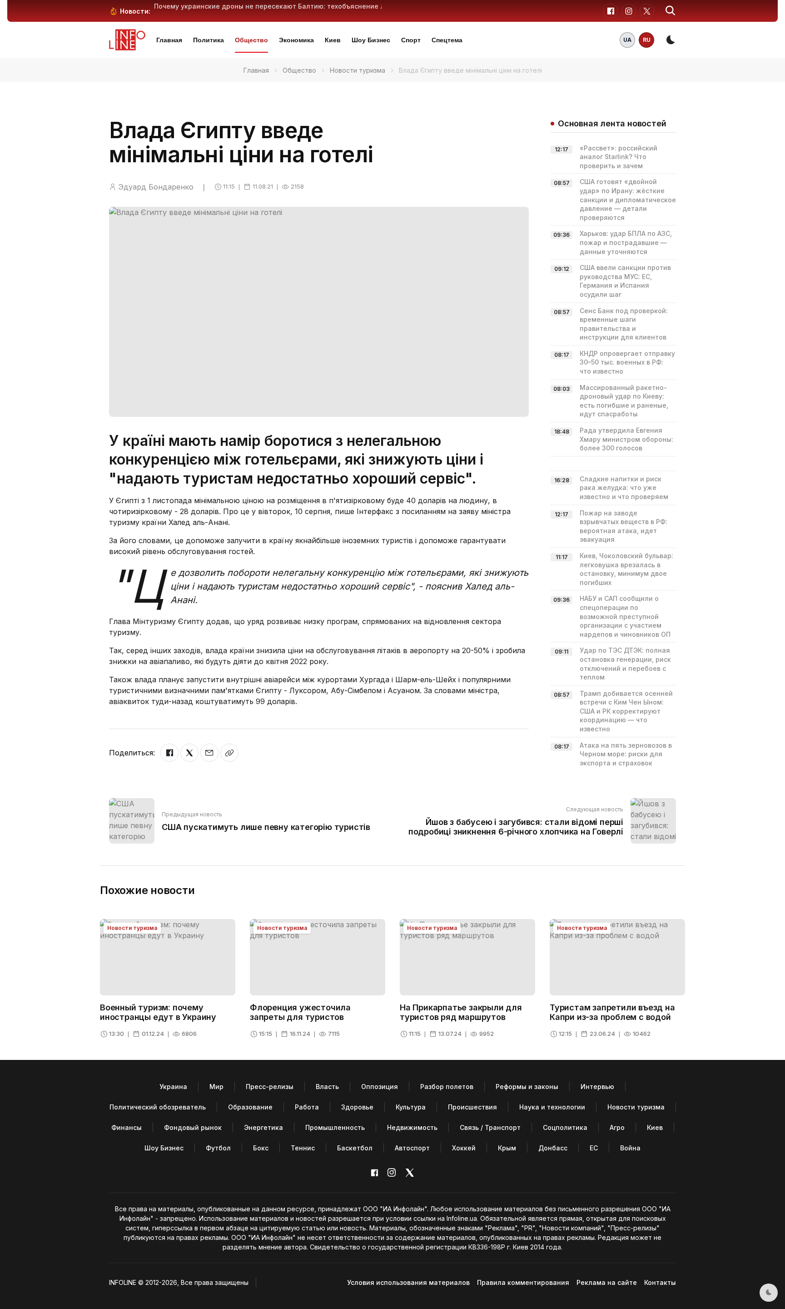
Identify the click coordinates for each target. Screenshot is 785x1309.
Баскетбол (355, 1148)
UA (627, 39)
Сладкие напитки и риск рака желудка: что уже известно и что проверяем (624, 487)
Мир (216, 1086)
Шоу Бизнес (371, 40)
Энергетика (263, 1127)
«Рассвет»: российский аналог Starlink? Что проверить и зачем (618, 157)
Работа (307, 1107)
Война (630, 1148)
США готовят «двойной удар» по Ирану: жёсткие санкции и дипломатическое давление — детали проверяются (628, 199)
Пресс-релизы (269, 1086)
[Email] (209, 753)
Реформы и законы (527, 1086)
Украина (173, 1086)
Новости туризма (357, 70)
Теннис (303, 1148)
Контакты (660, 1282)
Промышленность (335, 1127)
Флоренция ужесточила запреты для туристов (300, 1012)
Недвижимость (412, 1127)
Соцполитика (565, 1127)
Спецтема (447, 40)
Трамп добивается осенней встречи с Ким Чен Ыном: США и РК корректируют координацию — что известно (626, 711)
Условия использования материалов (408, 1282)
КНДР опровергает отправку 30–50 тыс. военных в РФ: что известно (627, 362)
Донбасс (552, 1148)
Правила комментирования (523, 1282)
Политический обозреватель (157, 1107)
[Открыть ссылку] (229, 753)
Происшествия (472, 1107)
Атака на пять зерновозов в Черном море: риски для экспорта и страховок (626, 754)
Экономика (296, 40)
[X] (189, 753)
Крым (507, 1148)
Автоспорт (412, 1148)
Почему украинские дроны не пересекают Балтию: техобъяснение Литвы (278, 6)
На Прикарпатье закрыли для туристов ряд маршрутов (461, 1012)
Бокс (260, 1148)
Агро (617, 1127)
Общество (251, 40)
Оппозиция (379, 1086)
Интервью (597, 1086)
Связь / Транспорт (490, 1127)
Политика (208, 40)
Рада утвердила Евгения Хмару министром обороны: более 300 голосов (626, 439)
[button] (670, 10)
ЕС (594, 1148)
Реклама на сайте (606, 1282)
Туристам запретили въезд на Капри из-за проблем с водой (612, 1012)
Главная (169, 40)
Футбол (218, 1148)
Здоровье (357, 1107)
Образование (250, 1107)
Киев (333, 40)
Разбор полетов (446, 1086)
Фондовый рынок (193, 1127)
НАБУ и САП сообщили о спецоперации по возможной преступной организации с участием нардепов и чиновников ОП (625, 616)
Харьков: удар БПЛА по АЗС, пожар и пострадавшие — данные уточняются (626, 242)
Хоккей (464, 1148)
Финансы (126, 1127)
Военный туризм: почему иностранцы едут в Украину (158, 1012)
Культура (411, 1107)
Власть (327, 1086)
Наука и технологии (552, 1107)
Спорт (411, 40)
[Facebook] (169, 753)
